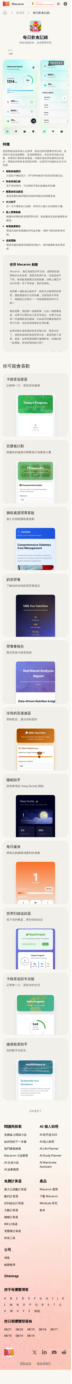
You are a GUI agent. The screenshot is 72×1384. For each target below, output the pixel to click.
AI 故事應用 (11, 1169)
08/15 (8, 1336)
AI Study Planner (51, 1155)
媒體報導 (9, 1265)
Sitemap (11, 1276)
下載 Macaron (49, 1196)
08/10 (31, 1336)
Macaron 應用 (49, 1189)
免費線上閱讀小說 (15, 1135)
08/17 (54, 1329)
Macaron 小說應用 (16, 1155)
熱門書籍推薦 (12, 1148)
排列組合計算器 (14, 1203)
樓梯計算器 (11, 1217)
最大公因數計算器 (15, 1189)
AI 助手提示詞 (48, 1135)
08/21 (8, 1329)
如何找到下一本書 (15, 1142)
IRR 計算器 (11, 1224)
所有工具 (9, 1238)
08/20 (19, 1329)
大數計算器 (11, 1210)
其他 (37, 1311)
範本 (42, 1210)
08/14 (19, 1336)
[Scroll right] (64, 98)
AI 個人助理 (47, 1142)
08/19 (31, 1329)
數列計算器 (11, 1196)
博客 (7, 1258)
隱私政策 (25, 1363)
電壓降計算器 (12, 1231)
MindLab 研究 (48, 1203)
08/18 (42, 1329)
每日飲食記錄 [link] (41, 13)
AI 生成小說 (11, 1162)
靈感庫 (20, 13)
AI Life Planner (49, 1148)
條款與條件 (44, 1363)
